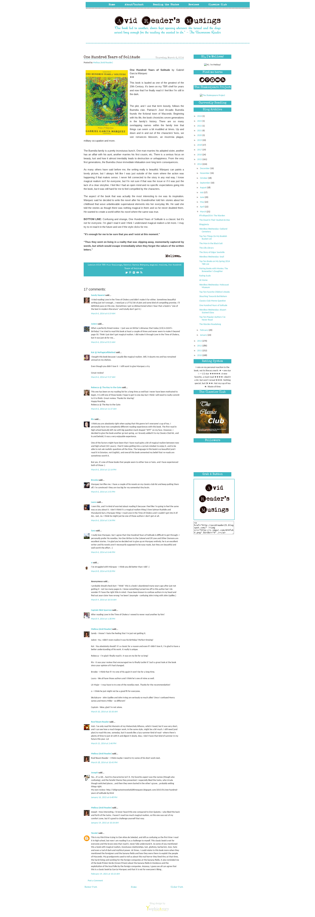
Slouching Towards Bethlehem (213, 296)
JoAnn (94, 324)
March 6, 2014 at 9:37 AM (103, 377)
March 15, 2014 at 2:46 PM (103, 743)
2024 (199, 116)
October (204, 178)
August (203, 187)
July (202, 192)
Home (134, 887)
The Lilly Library (206, 248)
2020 (199, 135)
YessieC (94, 833)
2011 (199, 350)
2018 (199, 145)
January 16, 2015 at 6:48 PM (104, 797)
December (205, 168)
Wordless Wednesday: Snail (211, 257)
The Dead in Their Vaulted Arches (214, 220)
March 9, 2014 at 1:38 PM (103, 619)
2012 (199, 346)
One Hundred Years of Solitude (213, 305)
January (204, 335)
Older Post (177, 887)
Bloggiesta (204, 224)
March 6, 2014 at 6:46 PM (103, 552)
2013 (199, 341)
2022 (199, 126)
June (202, 197)
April (202, 207)
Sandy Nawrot (98, 295)
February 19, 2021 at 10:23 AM (105, 874)
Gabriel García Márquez (135, 265)
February (204, 330)
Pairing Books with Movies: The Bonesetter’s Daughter (213, 270)
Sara (93, 531)
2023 (199, 121)
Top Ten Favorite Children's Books (214, 292)
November (205, 173)
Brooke (94, 480)
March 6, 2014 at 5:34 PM (103, 520)
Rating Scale (205, 276)
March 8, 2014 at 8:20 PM (103, 571)
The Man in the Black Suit (211, 243)
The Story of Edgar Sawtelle (212, 252)
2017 (199, 150)
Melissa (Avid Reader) (101, 629)
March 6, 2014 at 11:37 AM (103, 409)
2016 (199, 155)
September (205, 183)
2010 (199, 355)
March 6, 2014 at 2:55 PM (103, 492)
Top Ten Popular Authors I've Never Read (212, 318)
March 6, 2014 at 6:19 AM (103, 313)
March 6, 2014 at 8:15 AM (103, 342)
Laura (93, 502)
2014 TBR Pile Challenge (109, 265)
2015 (199, 159)
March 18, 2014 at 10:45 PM (104, 762)
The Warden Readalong (210, 324)
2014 (199, 164)
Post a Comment (95, 880)
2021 (199, 130)
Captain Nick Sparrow (101, 610)
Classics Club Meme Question (212, 301)
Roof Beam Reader (100, 722)
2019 (199, 140)
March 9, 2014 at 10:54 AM (103, 600)
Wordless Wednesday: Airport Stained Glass (212, 311)
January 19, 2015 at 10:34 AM (105, 823)
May (202, 202)
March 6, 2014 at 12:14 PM (103, 470)
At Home (203, 280)
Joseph (94, 773)
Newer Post (90, 887)
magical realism (158, 265)
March (203, 212)
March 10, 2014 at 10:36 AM (104, 712)
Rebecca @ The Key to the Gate (106, 387)
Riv (92, 419)
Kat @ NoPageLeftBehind (103, 352)
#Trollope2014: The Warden (212, 215)
